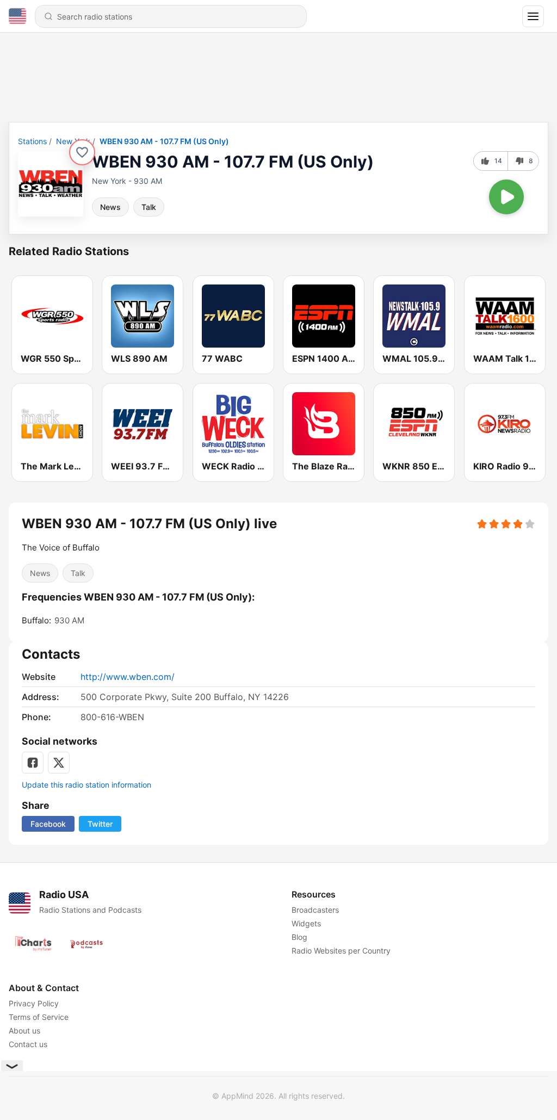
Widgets (306, 923)
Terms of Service (39, 1017)
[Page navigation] (533, 16)
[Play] (506, 197)
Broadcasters (315, 909)
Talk (148, 207)
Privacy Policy (34, 1003)
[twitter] (59, 763)
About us (24, 1030)
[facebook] (33, 763)
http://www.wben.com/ (128, 676)
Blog (299, 937)
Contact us (28, 1044)
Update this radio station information (86, 784)
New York (73, 141)
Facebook (48, 823)
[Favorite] (82, 152)
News (110, 207)
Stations (32, 141)
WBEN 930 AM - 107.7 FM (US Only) (164, 141)
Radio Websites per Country (341, 950)
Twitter (100, 823)
